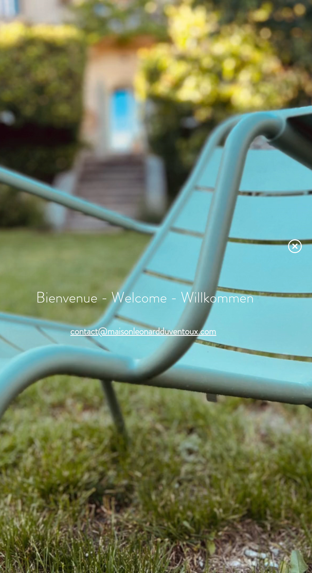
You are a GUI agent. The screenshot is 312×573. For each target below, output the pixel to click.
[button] (295, 246)
